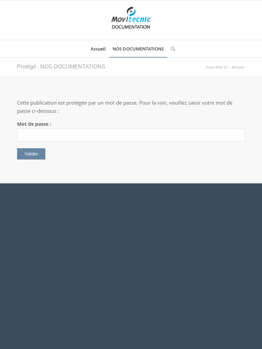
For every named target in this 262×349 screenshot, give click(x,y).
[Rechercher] (171, 48)
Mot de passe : (34, 124)
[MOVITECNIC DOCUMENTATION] (131, 20)
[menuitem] (98, 48)
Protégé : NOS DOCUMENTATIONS (61, 67)
